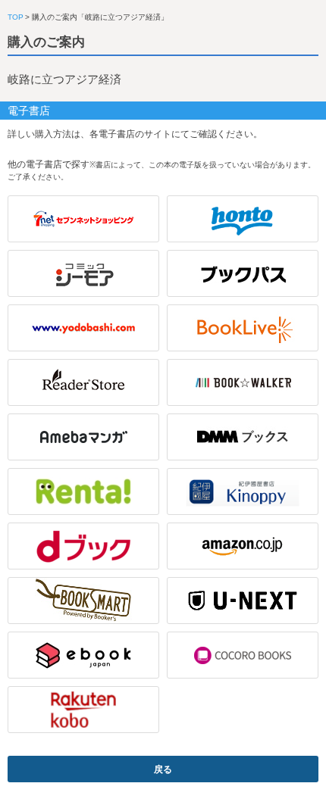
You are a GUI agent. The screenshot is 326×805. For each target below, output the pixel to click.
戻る (163, 769)
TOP (16, 17)
